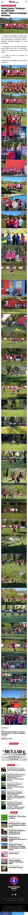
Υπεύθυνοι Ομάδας (21, 898)
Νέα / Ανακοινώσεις (11, 898)
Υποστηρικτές (21, 900)
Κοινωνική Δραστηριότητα (11, 900)
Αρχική (4, 898)
